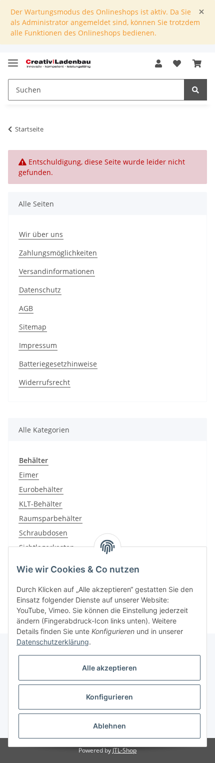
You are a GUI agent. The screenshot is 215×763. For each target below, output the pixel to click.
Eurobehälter (41, 489)
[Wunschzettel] (177, 64)
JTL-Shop (124, 750)
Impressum (38, 345)
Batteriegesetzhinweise (58, 363)
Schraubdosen (43, 533)
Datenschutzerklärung (52, 642)
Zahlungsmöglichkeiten (58, 253)
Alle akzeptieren (109, 668)
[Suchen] (195, 89)
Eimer (28, 475)
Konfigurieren (109, 696)
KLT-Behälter (40, 503)
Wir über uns (41, 234)
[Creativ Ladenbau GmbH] (58, 63)
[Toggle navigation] (13, 58)
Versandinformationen (56, 271)
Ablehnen (109, 726)
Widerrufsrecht (44, 382)
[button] (159, 64)
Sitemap (32, 327)
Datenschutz (40, 289)
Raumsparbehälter (50, 518)
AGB (26, 308)
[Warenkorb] (197, 64)
